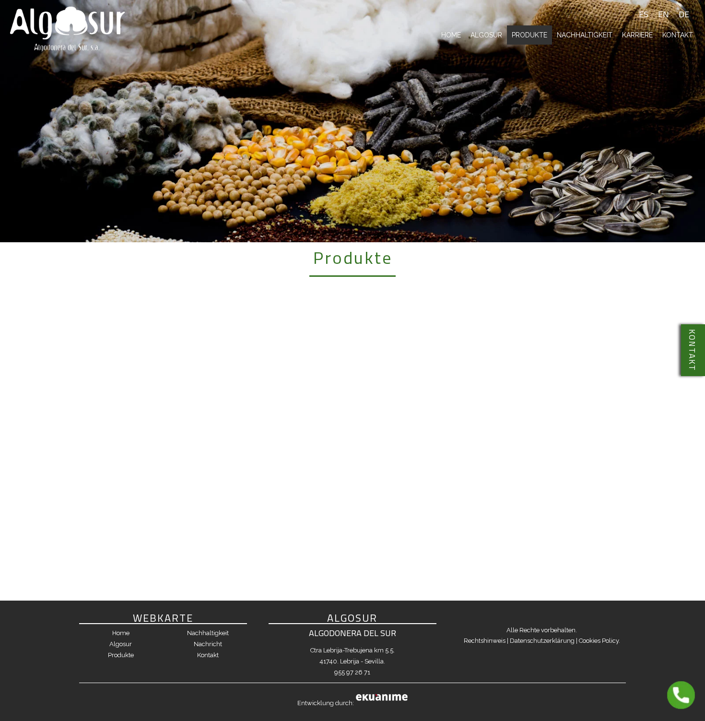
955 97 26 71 (352, 672)
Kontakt (677, 35)
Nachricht (208, 644)
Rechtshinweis (484, 640)
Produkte (529, 35)
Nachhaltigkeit (584, 35)
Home (451, 35)
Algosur (486, 35)
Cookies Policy (599, 640)
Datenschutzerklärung (542, 640)
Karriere (637, 35)
